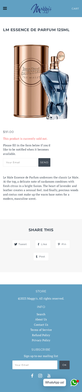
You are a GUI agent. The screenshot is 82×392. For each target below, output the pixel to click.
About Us (41, 319)
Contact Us (41, 325)
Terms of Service (41, 330)
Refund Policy (41, 335)
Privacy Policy (41, 340)
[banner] (41, 8)
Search (41, 314)
